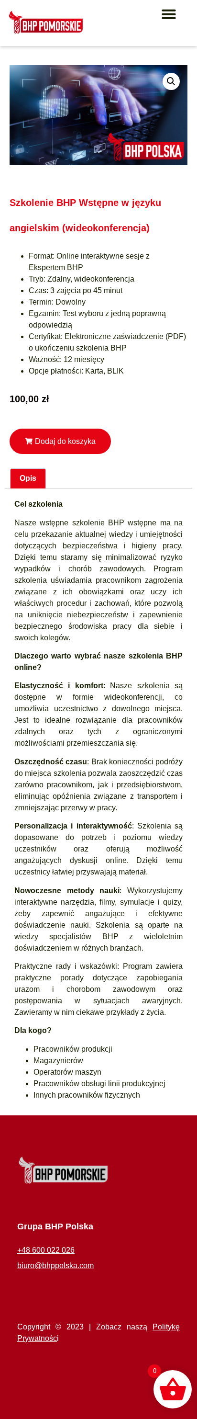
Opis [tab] (28, 478)
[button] (168, 13)
